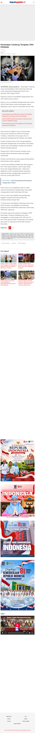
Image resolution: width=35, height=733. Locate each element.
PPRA (8, 719)
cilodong (14, 243)
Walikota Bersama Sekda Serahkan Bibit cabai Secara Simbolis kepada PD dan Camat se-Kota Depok (26, 283)
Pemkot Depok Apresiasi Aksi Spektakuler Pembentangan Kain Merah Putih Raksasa (8, 283)
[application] (17, 625)
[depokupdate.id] (17, 2)
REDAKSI (9, 716)
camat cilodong (5, 243)
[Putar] (3, 633)
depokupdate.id (14, 87)
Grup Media (17, 723)
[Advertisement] (17, 22)
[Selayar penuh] (32, 633)
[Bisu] (30, 633)
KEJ (26, 716)
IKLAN (9, 721)
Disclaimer (25, 721)
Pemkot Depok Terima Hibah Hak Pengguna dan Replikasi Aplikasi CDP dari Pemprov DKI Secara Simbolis (9, 266)
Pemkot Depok (22, 243)
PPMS (25, 719)
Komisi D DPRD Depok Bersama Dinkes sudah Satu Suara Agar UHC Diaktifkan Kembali (26, 266)
